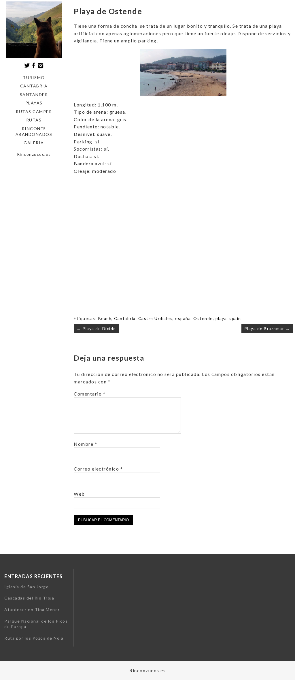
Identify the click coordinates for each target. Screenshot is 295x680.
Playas (34, 102)
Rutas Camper (34, 111)
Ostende (203, 318)
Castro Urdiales (155, 318)
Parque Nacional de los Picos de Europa (36, 624)
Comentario (89, 393)
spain (235, 318)
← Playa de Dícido (96, 328)
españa (183, 318)
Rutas (34, 119)
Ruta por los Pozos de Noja (33, 638)
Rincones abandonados (34, 131)
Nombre (85, 444)
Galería (34, 142)
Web (79, 494)
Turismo (34, 77)
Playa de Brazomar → (267, 328)
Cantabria (34, 85)
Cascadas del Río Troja (29, 597)
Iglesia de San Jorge (26, 586)
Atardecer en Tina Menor (32, 609)
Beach (105, 318)
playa (221, 318)
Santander (34, 94)
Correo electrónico (98, 468)
